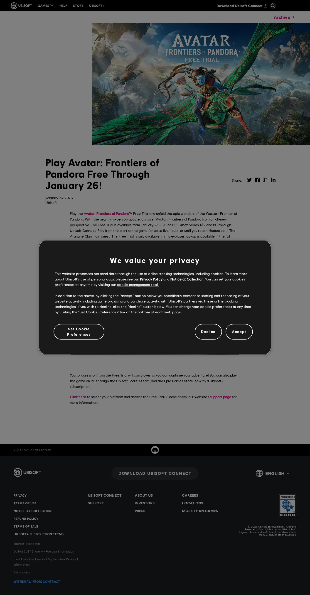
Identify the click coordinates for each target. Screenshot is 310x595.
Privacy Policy (151, 279)
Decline (208, 332)
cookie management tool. (138, 285)
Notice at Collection (186, 279)
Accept (239, 332)
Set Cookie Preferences (79, 331)
